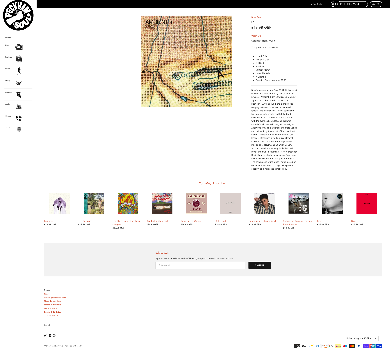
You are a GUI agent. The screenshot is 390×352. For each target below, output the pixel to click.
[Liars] (332, 203)
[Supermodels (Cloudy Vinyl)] (264, 203)
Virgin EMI (256, 35)
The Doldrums (85, 221)
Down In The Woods (190, 221)
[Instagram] (54, 335)
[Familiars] (59, 203)
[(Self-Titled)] (230, 203)
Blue (353, 221)
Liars (319, 221)
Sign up (260, 265)
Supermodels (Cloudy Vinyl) (263, 221)
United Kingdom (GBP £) (359, 338)
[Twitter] (45, 335)
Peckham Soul (57, 346)
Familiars (48, 221)
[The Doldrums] (93, 203)
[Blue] (366, 203)
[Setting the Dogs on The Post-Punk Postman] (298, 203)
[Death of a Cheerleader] (162, 203)
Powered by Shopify (73, 346)
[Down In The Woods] (196, 203)
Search (47, 325)
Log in (312, 4)
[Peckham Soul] (18, 15)
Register (321, 4)
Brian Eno (256, 17)
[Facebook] (50, 335)
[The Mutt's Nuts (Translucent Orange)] (128, 203)
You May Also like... (213, 183)
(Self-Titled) (221, 221)
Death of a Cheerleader (158, 221)
